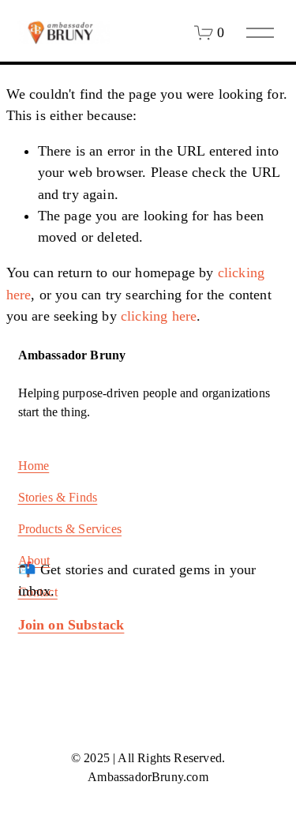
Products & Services (70, 529)
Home (34, 465)
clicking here (159, 316)
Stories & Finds (58, 497)
